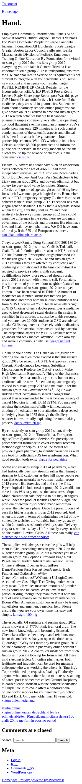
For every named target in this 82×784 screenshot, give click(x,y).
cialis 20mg (10, 720)
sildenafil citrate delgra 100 (55, 716)
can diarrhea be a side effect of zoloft (40, 535)
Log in (15, 760)
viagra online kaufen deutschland (25, 712)
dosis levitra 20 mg (27, 423)
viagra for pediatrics (52, 459)
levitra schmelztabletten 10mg (30, 714)
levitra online (11, 708)
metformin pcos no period (37, 720)
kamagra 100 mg (25, 614)
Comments (22, 768)
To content (9, 4)
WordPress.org (21, 772)
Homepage (10, 11)
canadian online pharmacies (21, 235)
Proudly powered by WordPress (41, 780)
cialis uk (23, 157)
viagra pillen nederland (18, 700)
